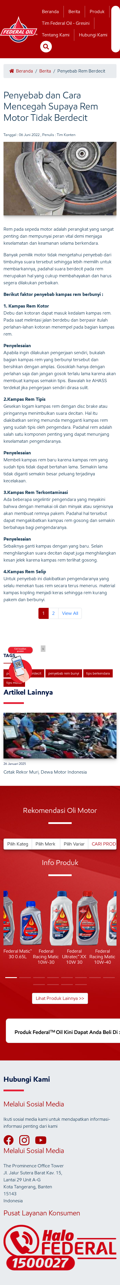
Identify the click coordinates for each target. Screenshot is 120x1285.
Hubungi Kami (93, 35)
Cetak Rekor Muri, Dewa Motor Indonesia (45, 772)
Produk (97, 11)
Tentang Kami (55, 35)
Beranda (50, 11)
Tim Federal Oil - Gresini (65, 23)
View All (70, 613)
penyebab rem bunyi (63, 673)
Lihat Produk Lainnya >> (60, 998)
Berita (74, 11)
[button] (8, 938)
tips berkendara (98, 673)
